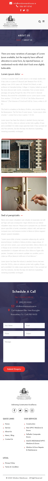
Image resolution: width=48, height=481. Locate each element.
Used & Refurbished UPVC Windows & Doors (35, 442)
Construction (30, 424)
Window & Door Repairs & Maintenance (35, 448)
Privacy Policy (10, 463)
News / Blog (9, 435)
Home (7, 424)
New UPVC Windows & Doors (34, 429)
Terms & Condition (12, 467)
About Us (8, 431)
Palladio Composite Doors (33, 435)
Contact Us (9, 439)
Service (7, 428)
